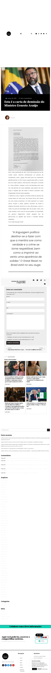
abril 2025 (3, 492)
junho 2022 (3, 558)
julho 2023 (3, 527)
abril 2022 (3, 563)
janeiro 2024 (3, 518)
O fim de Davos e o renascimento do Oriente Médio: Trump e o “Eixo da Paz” (36, 404)
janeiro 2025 (3, 499)
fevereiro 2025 (4, 497)
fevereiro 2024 (4, 516)
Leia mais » (7, 384)
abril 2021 (3, 592)
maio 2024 (3, 508)
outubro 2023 (4, 525)
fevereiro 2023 (4, 539)
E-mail (8, 302)
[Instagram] (3, 665)
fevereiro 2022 (4, 568)
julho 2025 (3, 485)
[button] (21, 34)
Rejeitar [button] (39, 669)
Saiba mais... (45, 669)
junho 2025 (3, 487)
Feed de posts (4, 614)
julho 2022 (3, 556)
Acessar (3, 611)
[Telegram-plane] (46, 33)
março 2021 (3, 594)
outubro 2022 (4, 549)
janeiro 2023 (3, 542)
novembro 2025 (4, 480)
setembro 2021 (4, 580)
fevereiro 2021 (4, 596)
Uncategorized (4, 604)
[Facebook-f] (38, 33)
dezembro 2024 (4, 501)
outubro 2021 (4, 577)
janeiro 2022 (3, 570)
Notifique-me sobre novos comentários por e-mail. (20, 337)
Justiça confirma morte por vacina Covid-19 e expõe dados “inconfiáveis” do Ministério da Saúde (36, 379)
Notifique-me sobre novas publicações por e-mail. (20, 339)
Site (7, 308)
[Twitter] (41, 33)
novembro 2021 (4, 575)
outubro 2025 (4, 482)
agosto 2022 (3, 554)
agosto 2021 (3, 582)
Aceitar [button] (34, 669)
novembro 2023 (4, 523)
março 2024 (3, 513)
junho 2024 (3, 506)
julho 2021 (3, 585)
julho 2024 (3, 504)
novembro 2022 (4, 547)
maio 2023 (3, 532)
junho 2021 (3, 587)
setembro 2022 (4, 551)
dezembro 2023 (4, 520)
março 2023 (3, 537)
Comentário (9, 313)
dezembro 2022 (4, 544)
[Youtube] (43, 33)
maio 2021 (3, 589)
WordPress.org (4, 618)
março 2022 (3, 565)
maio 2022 (3, 561)
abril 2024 (3, 511)
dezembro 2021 (4, 573)
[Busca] (48, 430)
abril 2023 (3, 535)
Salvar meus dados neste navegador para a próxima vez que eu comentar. (22, 334)
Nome (8, 296)
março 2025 (3, 494)
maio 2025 (3, 489)
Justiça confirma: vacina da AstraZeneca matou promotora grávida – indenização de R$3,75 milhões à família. (25, 450)
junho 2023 (3, 530)
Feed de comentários (5, 616)
